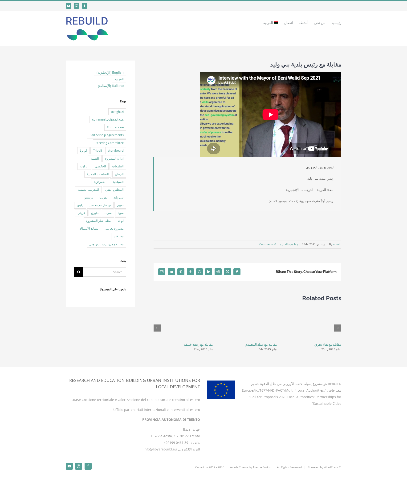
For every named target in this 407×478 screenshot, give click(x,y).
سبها (121, 213)
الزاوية (84, 166)
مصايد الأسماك (88, 229)
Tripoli (97, 151)
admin (337, 244)
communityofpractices (108, 119)
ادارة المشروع (114, 159)
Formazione (115, 127)
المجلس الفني (114, 190)
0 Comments (267, 244)
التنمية (95, 159)
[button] (337, 328)
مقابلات (119, 236)
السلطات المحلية (98, 174)
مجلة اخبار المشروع (98, 221)
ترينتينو (88, 197)
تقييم (120, 205)
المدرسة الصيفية (88, 190)
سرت (108, 213)
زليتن (80, 205)
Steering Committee (110, 143)
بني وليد (119, 197)
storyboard (116, 151)
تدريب (103, 197)
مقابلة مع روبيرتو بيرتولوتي (106, 244)
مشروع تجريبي (114, 229)
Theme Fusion (262, 467)
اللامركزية (100, 182)
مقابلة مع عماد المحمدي (261, 344)
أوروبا (83, 151)
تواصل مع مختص (100, 205)
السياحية (118, 182)
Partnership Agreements (107, 135)
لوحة (121, 221)
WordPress (331, 467)
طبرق (94, 213)
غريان (81, 213)
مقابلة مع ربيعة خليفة (198, 344)
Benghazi (117, 112)
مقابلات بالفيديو (289, 244)
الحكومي (100, 166)
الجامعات (118, 166)
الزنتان (119, 174)
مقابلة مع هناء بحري (327, 344)
